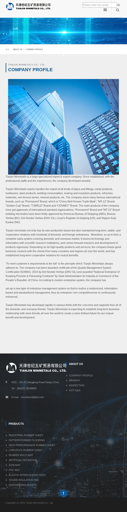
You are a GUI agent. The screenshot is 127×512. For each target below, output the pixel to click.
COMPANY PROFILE (81, 375)
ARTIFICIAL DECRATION (23, 460)
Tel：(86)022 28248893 (23, 388)
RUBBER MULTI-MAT (21, 455)
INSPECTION (76, 385)
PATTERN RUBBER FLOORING (27, 440)
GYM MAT (14, 465)
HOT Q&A (74, 390)
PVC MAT (14, 470)
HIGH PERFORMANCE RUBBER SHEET (32, 445)
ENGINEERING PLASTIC (23, 485)
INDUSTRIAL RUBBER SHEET (26, 435)
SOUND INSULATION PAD (24, 480)
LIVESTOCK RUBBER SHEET (26, 450)
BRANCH (74, 380)
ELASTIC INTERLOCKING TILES (27, 475)
